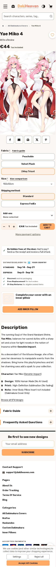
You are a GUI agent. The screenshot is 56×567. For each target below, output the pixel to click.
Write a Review (7, 40)
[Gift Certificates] (13, 6)
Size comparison (18, 175)
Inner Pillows (9, 536)
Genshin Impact (32, 374)
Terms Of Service (11, 499)
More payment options (26, 231)
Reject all (37, 556)
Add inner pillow (27, 306)
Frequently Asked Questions (22, 426)
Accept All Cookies (26, 563)
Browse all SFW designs (12, 404)
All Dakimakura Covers (14, 517)
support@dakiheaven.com (20, 476)
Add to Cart (46, 223)
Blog (4, 504)
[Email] (18, 136)
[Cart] (48, 6)
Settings (16, 556)
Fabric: (13, 147)
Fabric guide (18, 147)
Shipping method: (10, 187)
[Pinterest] (45, 136)
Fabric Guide (11, 415)
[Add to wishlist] (50, 34)
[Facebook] (9, 136)
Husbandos (8, 527)
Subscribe (26, 456)
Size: (14, 175)
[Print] (27, 136)
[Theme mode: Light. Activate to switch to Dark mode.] (41, 6)
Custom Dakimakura (13, 532)
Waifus (6, 522)
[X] (36, 136)
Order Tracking (10, 494)
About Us (7, 490)
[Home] (2, 26)
